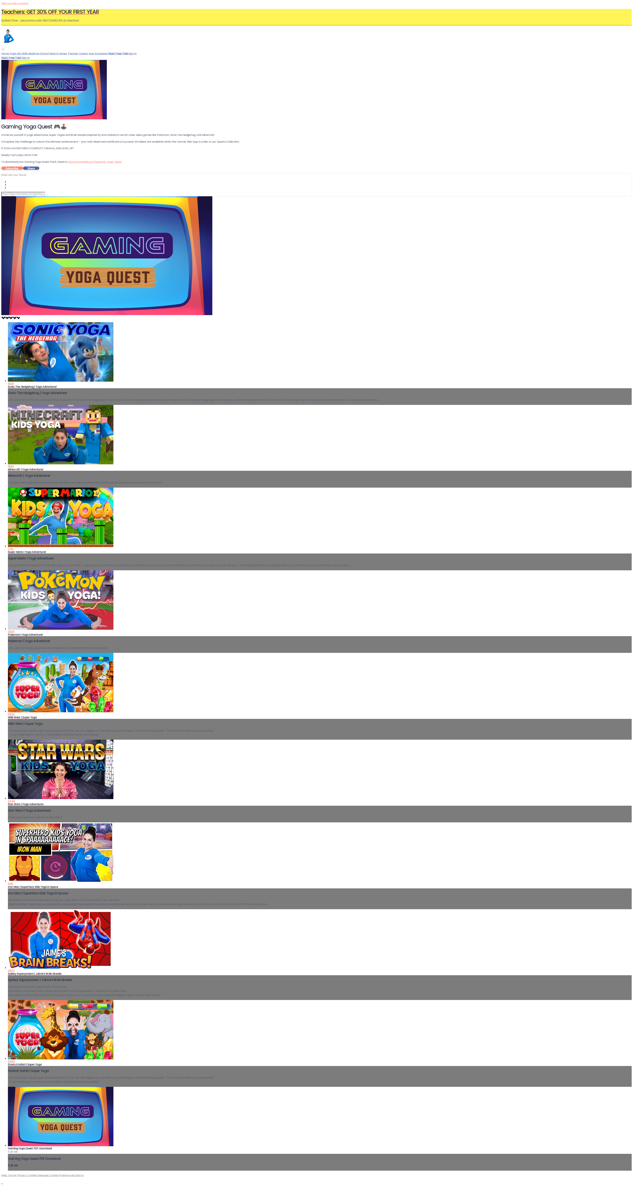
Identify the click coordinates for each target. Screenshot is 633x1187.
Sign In (25, 58)
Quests (83, 53)
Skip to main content (14, 3)
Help (4, 1175)
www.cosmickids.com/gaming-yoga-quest (95, 162)
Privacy (22, 1175)
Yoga (13, 53)
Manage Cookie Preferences (57, 1175)
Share (31, 168)
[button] (3, 49)
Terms (12, 1175)
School (44, 53)
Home (5, 53)
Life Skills (23, 53)
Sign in (132, 53)
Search (54, 53)
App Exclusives (98, 53)
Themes (73, 53)
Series (63, 53)
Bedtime (34, 53)
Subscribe (12, 168)
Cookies (32, 1175)
